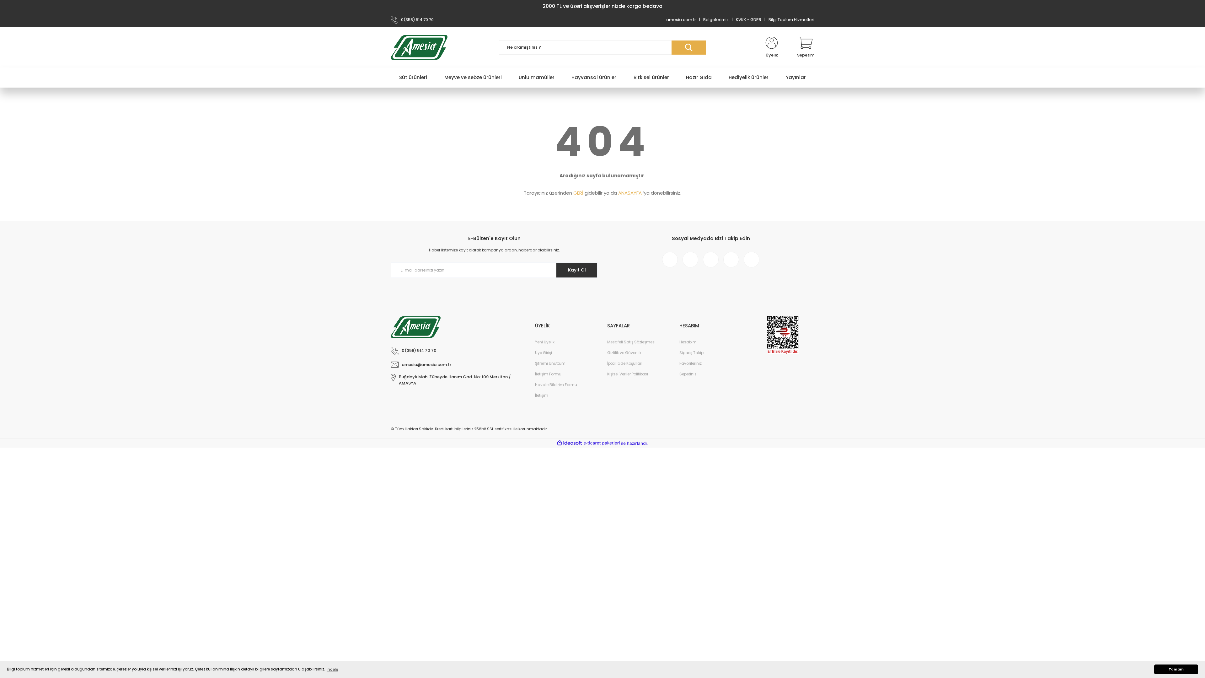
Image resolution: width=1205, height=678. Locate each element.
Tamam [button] (1176, 669)
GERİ (578, 193)
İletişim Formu (548, 374)
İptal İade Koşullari (624, 363)
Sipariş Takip (691, 352)
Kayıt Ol (577, 270)
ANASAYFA (630, 193)
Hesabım (688, 342)
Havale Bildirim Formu (556, 384)
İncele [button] (332, 669)
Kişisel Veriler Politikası (627, 374)
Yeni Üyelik (544, 342)
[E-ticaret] (601, 443)
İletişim (541, 395)
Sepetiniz (687, 374)
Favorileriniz (690, 363)
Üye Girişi (543, 352)
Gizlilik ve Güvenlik (624, 352)
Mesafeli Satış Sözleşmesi (631, 342)
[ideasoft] (569, 443)
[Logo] (419, 47)
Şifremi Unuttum (550, 363)
